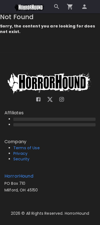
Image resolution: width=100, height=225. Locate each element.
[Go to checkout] (70, 6)
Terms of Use (26, 148)
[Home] (29, 8)
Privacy (20, 153)
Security (21, 159)
